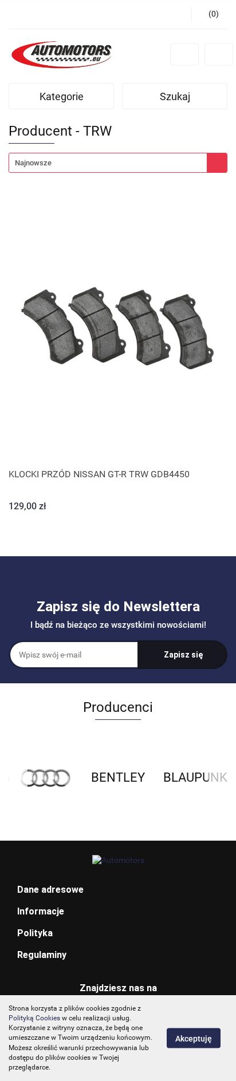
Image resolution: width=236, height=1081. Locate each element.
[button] (118, 890)
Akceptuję (193, 1038)
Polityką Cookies (34, 1018)
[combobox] (118, 163)
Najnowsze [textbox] (33, 163)
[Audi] (45, 777)
